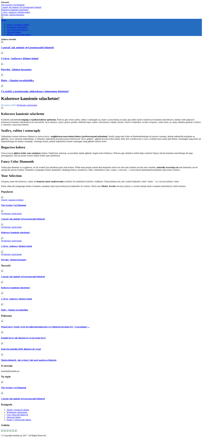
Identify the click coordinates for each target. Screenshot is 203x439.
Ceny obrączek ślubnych (17, 29)
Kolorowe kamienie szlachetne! (15, 10)
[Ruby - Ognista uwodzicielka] (10, 431)
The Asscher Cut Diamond (12, 5)
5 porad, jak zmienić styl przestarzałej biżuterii (21, 7)
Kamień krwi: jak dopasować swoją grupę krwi (23, 338)
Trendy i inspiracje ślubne (18, 25)
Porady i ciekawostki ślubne (19, 34)
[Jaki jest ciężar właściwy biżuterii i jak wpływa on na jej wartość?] (2, 431)
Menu (3, 20)
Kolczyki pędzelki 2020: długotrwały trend (21, 349)
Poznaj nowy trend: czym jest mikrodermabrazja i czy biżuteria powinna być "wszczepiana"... (45, 327)
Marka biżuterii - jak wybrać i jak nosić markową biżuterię (28, 360)
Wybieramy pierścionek (17, 27)
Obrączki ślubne (14, 32)
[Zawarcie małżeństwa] (13, 431)
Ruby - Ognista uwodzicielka (17, 80)
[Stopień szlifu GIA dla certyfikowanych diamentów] (16, 431)
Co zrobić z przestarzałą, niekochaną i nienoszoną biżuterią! (35, 91)
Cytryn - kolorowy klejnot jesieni (15, 12)
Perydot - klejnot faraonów (12, 15)
